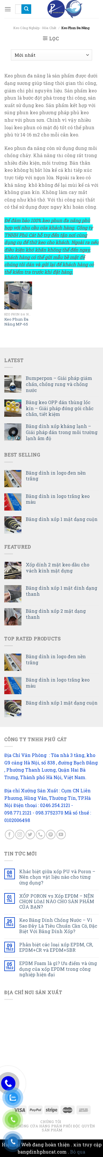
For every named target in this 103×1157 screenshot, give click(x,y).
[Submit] (26, 9)
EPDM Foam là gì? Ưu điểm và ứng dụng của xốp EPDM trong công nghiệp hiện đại (58, 968)
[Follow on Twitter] (30, 834)
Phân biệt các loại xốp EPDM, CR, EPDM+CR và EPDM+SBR (56, 947)
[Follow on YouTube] (61, 834)
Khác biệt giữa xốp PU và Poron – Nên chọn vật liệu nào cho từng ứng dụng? (57, 877)
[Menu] (7, 9)
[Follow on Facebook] (9, 834)
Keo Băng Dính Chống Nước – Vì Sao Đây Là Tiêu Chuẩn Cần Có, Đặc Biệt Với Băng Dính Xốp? (58, 925)
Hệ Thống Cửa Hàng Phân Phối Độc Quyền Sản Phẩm (52, 1128)
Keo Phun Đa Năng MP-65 (16, 322)
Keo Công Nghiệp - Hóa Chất (34, 28)
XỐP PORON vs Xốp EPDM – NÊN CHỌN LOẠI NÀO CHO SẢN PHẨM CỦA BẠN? (56, 901)
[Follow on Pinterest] (51, 834)
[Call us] (40, 834)
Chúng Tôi (50, 1121)
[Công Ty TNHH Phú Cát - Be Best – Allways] (64, 9)
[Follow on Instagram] (20, 834)
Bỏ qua (77, 1152)
